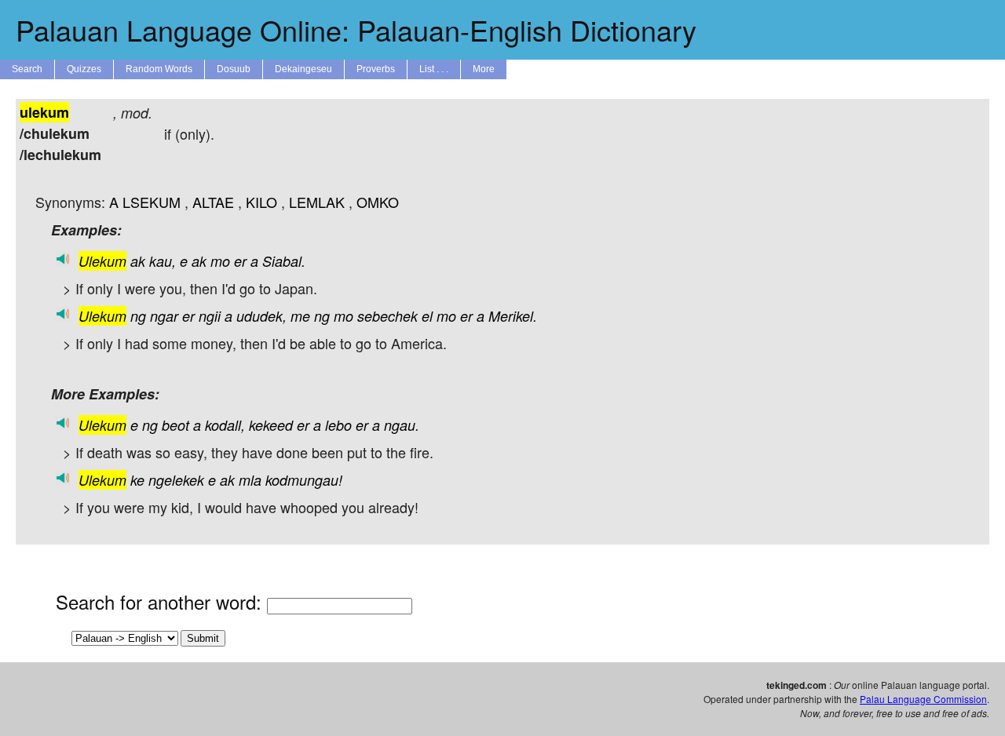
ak (137, 261)
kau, (162, 261)
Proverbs (375, 69)
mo (220, 261)
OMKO (377, 201)
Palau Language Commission (923, 698)
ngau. (401, 425)
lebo (338, 425)
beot (175, 425)
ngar (164, 316)
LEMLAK (317, 201)
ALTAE (213, 201)
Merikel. (512, 316)
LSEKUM (151, 201)
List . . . (433, 69)
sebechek (387, 316)
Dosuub (233, 69)
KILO (261, 201)
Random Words (159, 69)
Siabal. (283, 261)
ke (137, 480)
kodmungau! (303, 480)
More (484, 69)
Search (27, 69)
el (427, 316)
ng (138, 316)
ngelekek (176, 480)
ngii (210, 316)
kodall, (225, 425)
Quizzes (84, 69)
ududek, (261, 316)
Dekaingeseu (303, 69)
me (300, 316)
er (240, 261)
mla (250, 480)
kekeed (271, 425)
